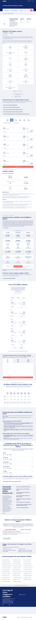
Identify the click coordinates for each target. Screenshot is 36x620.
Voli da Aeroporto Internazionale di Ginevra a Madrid (10, 565)
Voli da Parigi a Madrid (27, 559)
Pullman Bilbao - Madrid (7, 548)
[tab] (8, 123)
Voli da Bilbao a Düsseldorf (17, 581)
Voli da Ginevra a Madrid (6, 561)
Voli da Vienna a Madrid (16, 567)
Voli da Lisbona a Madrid (27, 569)
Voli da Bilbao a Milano (27, 573)
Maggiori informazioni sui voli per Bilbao (25, 550)
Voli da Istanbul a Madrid (27, 565)
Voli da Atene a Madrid (5, 569)
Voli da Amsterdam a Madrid (17, 565)
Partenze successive (21, 348)
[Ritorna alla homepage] (4, 1)
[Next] (32, 120)
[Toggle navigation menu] (32, 1)
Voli (6, 585)
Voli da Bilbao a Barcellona (27, 575)
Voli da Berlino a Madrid (27, 563)
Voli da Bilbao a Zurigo (16, 573)
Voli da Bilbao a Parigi (5, 575)
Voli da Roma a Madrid (27, 561)
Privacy (31, 617)
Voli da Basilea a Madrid (17, 561)
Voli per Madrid (10, 585)
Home (4, 585)
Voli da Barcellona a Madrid (6, 563)
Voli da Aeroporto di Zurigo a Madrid (29, 567)
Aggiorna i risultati (17, 293)
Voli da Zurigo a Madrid (6, 559)
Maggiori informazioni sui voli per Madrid (25, 551)
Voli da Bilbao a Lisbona (6, 579)
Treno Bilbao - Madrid (22, 548)
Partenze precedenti (15, 348)
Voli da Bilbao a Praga (27, 577)
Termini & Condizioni (24, 617)
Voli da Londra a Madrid (17, 563)
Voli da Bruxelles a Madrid (27, 571)
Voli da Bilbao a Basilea (16, 575)
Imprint (18, 617)
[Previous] (4, 393)
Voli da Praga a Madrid (16, 569)
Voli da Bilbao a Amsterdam (17, 577)
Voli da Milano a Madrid (16, 559)
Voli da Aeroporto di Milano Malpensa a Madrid (20, 571)
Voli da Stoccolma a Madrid (6, 567)
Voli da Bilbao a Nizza (16, 579)
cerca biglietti (10, 178)
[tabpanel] (18, 371)
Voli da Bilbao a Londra (5, 577)
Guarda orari (10, 189)
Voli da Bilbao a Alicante (27, 579)
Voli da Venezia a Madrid (6, 573)
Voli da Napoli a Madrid (6, 571)
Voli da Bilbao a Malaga (6, 581)
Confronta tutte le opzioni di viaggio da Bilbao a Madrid (9, 551)
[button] (21, 10)
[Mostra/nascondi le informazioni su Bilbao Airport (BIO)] (32, 538)
